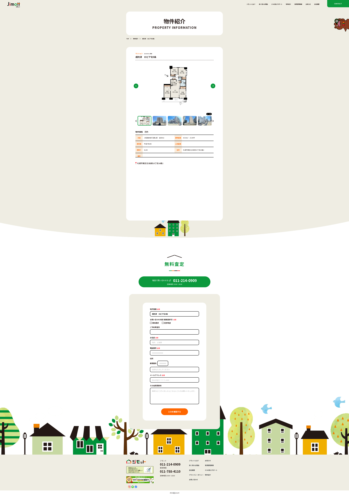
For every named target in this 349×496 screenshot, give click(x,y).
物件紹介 (288, 4)
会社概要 (316, 4)
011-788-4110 (170, 471)
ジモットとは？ (251, 4)
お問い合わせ (193, 479)
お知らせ (308, 4)
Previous (136, 85)
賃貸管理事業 (298, 4)
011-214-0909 (170, 464)
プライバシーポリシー (196, 475)
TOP (127, 39)
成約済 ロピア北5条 (148, 39)
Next (213, 85)
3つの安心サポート (276, 4)
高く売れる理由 (263, 4)
